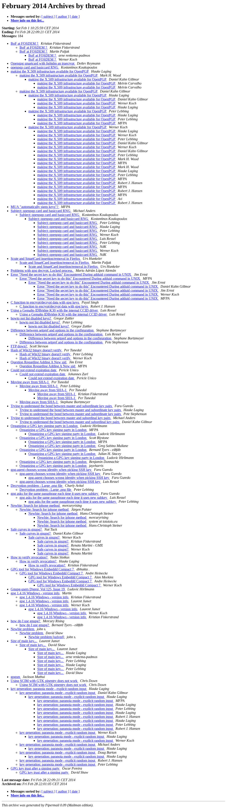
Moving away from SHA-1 (30, 382)
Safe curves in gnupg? (27, 529)
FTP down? (19, 346)
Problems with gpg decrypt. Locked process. (42, 270)
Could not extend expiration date (34, 370)
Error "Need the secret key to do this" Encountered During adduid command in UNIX (71, 274)
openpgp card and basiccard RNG (35, 67)
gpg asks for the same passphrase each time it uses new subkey (55, 493)
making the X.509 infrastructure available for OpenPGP (50, 71)
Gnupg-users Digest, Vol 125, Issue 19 (38, 589)
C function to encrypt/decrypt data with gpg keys (45, 302)
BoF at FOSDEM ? (25, 43)
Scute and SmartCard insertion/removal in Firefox (46, 258)
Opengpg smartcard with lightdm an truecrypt (43, 63)
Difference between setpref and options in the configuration (52, 330)
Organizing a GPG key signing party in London (44, 426)
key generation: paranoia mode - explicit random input (49, 689)
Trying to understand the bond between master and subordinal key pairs (61, 418)
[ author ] (62, 16)
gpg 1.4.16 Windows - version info (35, 593)
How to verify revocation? (29, 557)
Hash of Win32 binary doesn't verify (36, 350)
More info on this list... (27, 20)
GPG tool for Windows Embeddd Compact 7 (43, 569)
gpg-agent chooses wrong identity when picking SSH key (51, 470)
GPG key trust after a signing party (35, 768)
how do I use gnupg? (26, 621)
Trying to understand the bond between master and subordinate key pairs (62, 406)
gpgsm (16, 677)
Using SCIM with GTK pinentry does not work (44, 681)
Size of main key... (24, 641)
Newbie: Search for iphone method (36, 505)
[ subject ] (48, 16)
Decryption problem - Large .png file (37, 485)
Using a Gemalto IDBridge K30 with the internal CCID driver (55, 310)
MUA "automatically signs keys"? (35, 207)
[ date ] (75, 16)
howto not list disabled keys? (31, 318)
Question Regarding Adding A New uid (39, 362)
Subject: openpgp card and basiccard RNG (41, 211)
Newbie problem (23, 629)
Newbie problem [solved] (46, 637)
